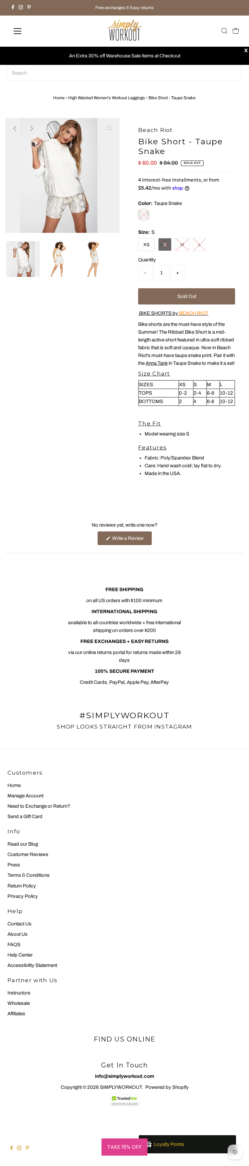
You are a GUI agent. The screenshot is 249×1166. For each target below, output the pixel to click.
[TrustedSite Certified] (124, 1100)
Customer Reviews (27, 854)
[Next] (31, 128)
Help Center (20, 955)
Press (13, 864)
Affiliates (16, 1013)
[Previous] (15, 128)
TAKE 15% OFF (124, 1147)
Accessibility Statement (32, 965)
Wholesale (18, 1003)
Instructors (18, 992)
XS (146, 244)
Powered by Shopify (167, 1087)
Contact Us (19, 923)
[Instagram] (21, 8)
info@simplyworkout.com (124, 1076)
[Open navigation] (36, 31)
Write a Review (131, 540)
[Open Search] (224, 31)
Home (59, 98)
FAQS (13, 944)
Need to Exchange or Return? (38, 806)
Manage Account (25, 795)
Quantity (147, 259)
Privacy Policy (22, 896)
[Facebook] (13, 8)
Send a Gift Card (24, 816)
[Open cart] (235, 31)
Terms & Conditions (28, 875)
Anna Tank (157, 363)
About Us (17, 934)
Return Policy (21, 885)
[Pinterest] (29, 8)
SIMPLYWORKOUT (121, 1087)
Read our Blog (22, 844)
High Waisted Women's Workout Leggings (106, 98)
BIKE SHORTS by (173, 313)
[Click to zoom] (109, 128)
